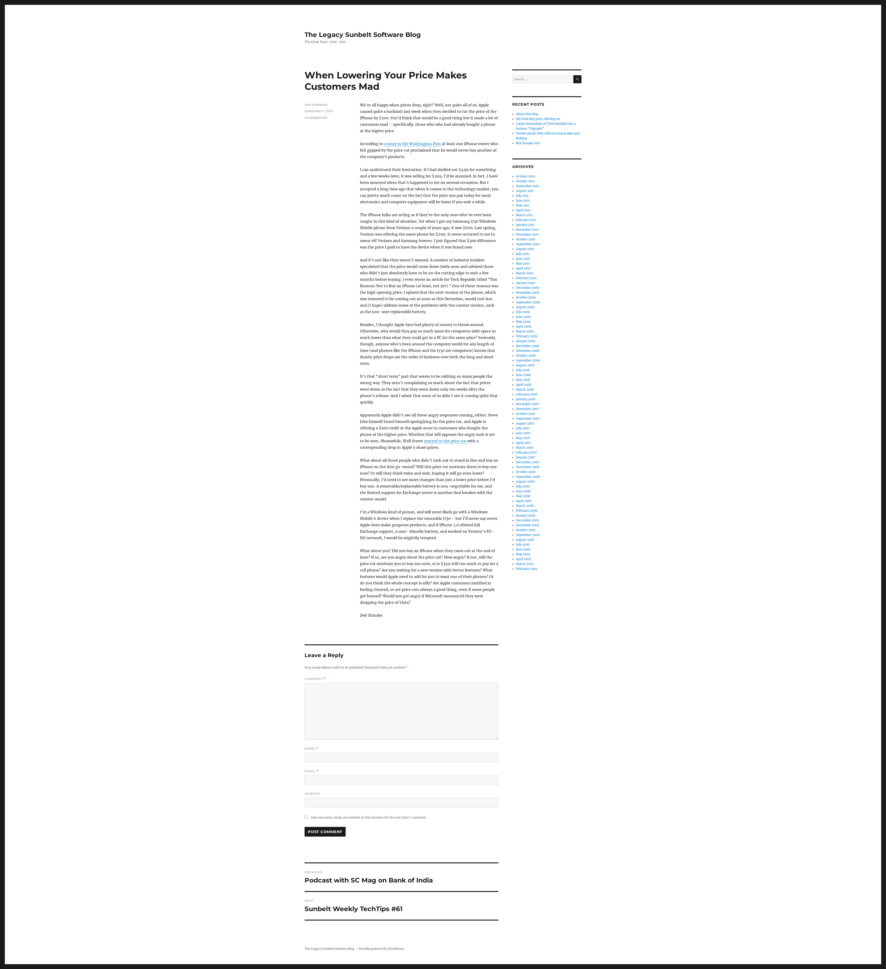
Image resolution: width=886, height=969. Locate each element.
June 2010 (523, 259)
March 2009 (525, 331)
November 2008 (527, 351)
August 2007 (525, 423)
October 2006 (526, 472)
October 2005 (526, 530)
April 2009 (523, 327)
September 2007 (528, 419)
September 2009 (528, 302)
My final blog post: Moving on (538, 119)
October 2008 (526, 356)
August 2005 (525, 540)
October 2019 (525, 176)
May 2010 (523, 264)
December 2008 (527, 346)
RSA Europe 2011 (528, 143)
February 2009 (526, 336)
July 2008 (523, 370)
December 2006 (527, 462)
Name (311, 749)
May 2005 (523, 554)
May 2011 (522, 205)
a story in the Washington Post (413, 143)
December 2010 (527, 230)
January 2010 (525, 283)
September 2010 (527, 244)
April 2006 (523, 501)
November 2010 (527, 234)
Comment (315, 679)
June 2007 (523, 433)
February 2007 (526, 453)
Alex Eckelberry (316, 104)
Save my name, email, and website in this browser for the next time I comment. (369, 817)
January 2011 (525, 225)
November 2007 (527, 409)
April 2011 (523, 210)
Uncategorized (316, 117)
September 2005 (528, 535)
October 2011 (525, 181)
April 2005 (523, 559)
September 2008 (528, 360)
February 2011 (526, 220)
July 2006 (523, 486)
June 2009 (523, 317)
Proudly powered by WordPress (381, 949)
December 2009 (527, 288)
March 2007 (525, 448)
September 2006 (528, 477)
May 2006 (523, 496)
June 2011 (523, 201)
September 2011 (527, 186)
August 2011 (524, 191)
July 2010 (522, 254)
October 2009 (526, 297)
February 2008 (526, 394)
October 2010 (525, 239)
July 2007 (523, 428)
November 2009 (527, 293)
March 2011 (524, 215)
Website (312, 794)
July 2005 (523, 545)
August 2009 (525, 307)
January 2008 (525, 399)
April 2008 (523, 385)
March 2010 (524, 273)
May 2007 (523, 438)
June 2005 (523, 549)
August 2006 (525, 482)
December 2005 (527, 520)
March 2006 (525, 506)
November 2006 (527, 467)
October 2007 (526, 414)
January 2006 (526, 515)
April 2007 (523, 443)
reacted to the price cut (445, 441)
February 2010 (526, 278)
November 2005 (527, 525)
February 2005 (526, 569)
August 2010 (525, 249)
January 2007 (525, 457)
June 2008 (523, 375)
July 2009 (523, 312)
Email (311, 771)
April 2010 (523, 268)
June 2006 (523, 491)
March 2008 (525, 390)
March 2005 (525, 564)
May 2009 (523, 322)
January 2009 (526, 341)
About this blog (527, 114)
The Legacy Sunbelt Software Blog (363, 35)
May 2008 (523, 380)
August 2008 (525, 365)
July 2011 (522, 196)
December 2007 (527, 404)
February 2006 (526, 511)
